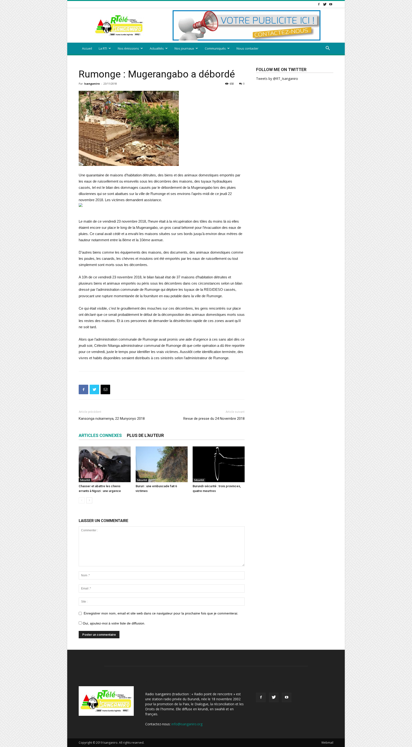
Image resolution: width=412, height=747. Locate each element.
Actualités (157, 48)
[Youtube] (330, 4)
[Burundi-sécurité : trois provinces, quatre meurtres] (219, 464)
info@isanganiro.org (186, 724)
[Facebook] (318, 4)
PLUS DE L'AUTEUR (145, 435)
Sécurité (85, 480)
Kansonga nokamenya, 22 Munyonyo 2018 (112, 418)
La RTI (103, 48)
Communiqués (215, 48)
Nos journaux (184, 48)
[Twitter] (324, 4)
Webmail (327, 743)
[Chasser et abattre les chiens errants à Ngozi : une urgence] (105, 464)
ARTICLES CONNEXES (100, 435)
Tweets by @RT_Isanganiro (277, 78)
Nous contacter (247, 48)
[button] (327, 48)
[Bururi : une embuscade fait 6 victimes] (162, 464)
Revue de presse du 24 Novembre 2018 (214, 418)
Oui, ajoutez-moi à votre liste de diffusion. (113, 623)
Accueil (87, 48)
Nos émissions (128, 48)
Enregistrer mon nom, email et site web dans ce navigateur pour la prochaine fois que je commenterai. (161, 613)
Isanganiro (92, 83)
